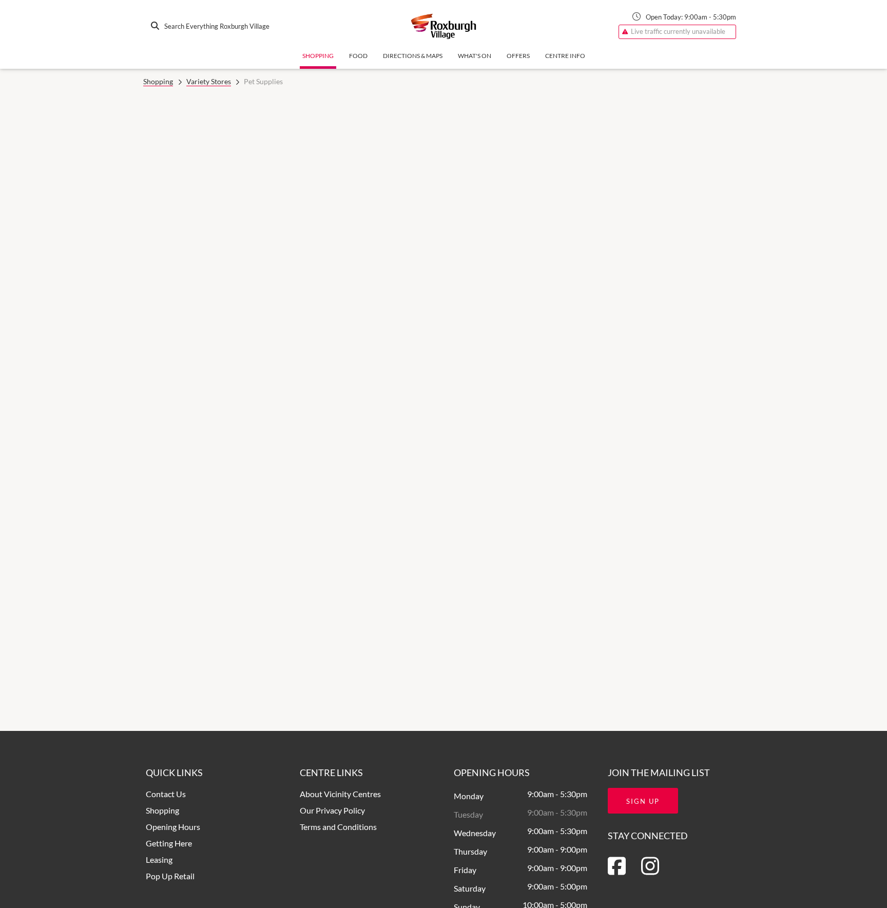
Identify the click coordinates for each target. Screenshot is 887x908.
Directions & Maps (412, 56)
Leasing (159, 859)
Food (358, 56)
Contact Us (166, 794)
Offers (518, 56)
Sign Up (643, 801)
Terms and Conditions (338, 827)
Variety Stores (208, 81)
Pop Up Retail (170, 876)
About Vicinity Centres (340, 794)
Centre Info (565, 56)
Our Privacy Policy (332, 810)
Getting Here (169, 843)
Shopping (318, 56)
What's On (474, 56)
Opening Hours (173, 827)
